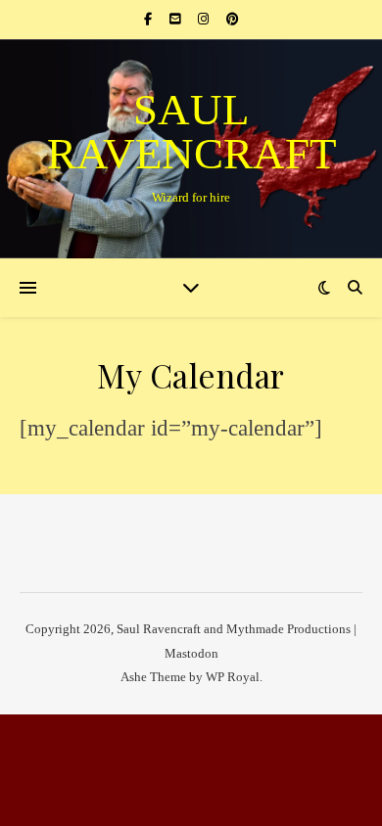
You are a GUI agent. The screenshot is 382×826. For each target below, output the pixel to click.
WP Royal (233, 676)
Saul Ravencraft (191, 132)
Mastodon (191, 653)
